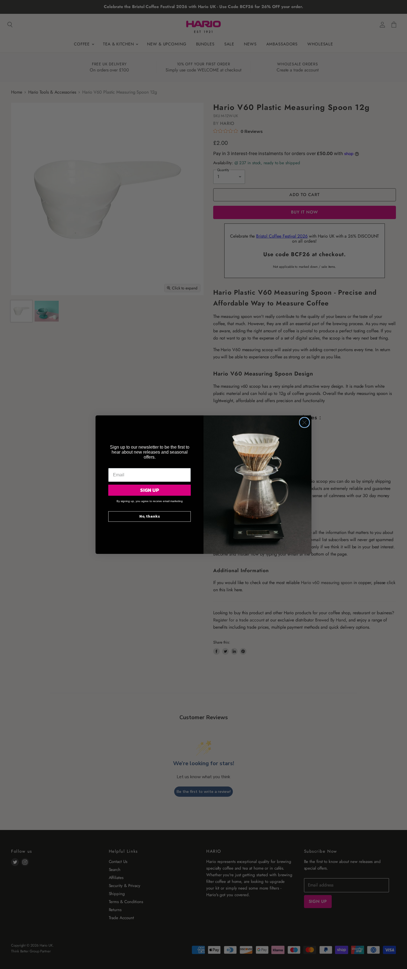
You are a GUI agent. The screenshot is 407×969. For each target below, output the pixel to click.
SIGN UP (149, 490)
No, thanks (149, 516)
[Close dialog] (304, 422)
